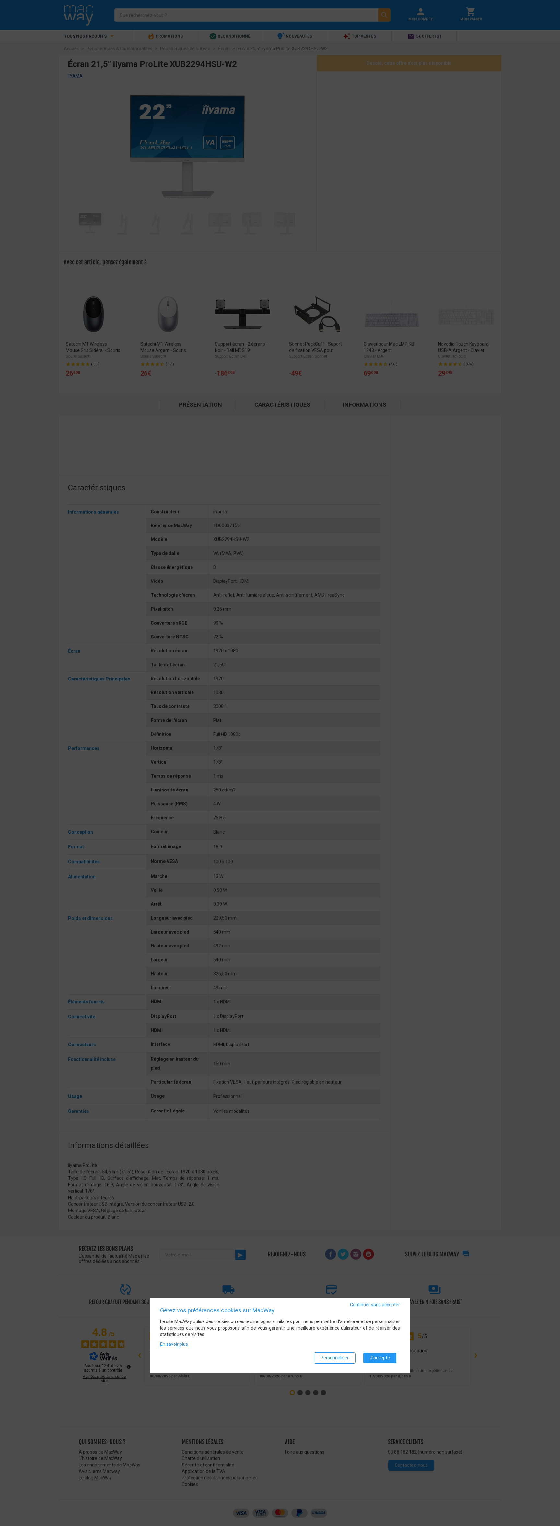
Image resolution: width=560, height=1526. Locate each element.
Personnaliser (335, 1357)
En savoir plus (174, 1344)
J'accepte (380, 1357)
